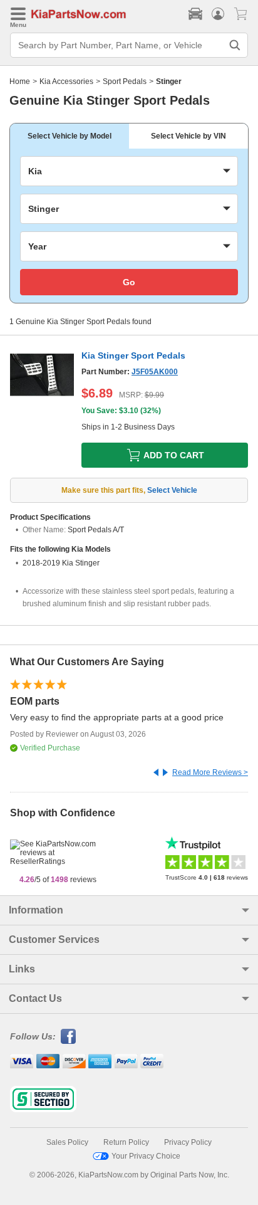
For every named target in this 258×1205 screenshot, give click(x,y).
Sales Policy (67, 1142)
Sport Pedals (125, 81)
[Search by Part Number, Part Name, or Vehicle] (234, 45)
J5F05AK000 (155, 371)
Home (19, 81)
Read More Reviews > (210, 772)
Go (129, 282)
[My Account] (217, 13)
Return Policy (126, 1142)
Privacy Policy (188, 1142)
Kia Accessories (66, 81)
